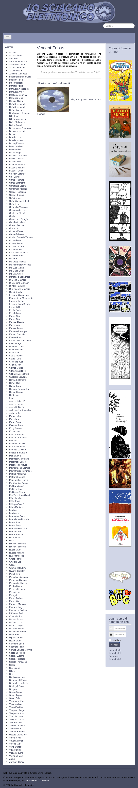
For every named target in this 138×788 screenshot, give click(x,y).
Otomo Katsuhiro (17, 567)
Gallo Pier (14, 352)
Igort (11, 398)
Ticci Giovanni (16, 716)
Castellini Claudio (17, 213)
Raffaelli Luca (15, 622)
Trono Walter (15, 728)
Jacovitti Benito (16, 407)
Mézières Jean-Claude (20, 495)
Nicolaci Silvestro (17, 543)
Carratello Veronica (18, 207)
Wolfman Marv (16, 755)
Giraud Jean (15, 364)
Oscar (12, 564)
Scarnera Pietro (16, 646)
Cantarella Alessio (18, 188)
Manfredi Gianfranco (19, 458)
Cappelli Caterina (17, 191)
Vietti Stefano (16, 746)
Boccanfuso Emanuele (20, 128)
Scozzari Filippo (17, 652)
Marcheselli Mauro (18, 464)
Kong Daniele (15, 428)
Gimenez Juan (16, 361)
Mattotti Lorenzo (17, 476)
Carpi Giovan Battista (19, 200)
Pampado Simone (18, 579)
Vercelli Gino (15, 743)
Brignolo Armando (18, 155)
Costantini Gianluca (18, 252)
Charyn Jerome (16, 225)
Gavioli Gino (15, 358)
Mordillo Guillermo (18, 528)
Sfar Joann (14, 667)
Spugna (13, 689)
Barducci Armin (16, 91)
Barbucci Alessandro (19, 88)
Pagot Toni (14, 573)
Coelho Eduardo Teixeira (21, 237)
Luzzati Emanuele (18, 452)
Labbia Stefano (16, 434)
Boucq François (17, 143)
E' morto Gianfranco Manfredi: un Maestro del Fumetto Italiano (21, 298)
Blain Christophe (17, 122)
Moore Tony (15, 525)
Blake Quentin (16, 125)
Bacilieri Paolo (16, 79)
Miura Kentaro (16, 507)
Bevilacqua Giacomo (19, 113)
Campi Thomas (16, 179)
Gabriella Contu (16, 349)
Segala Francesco (18, 661)
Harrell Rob (14, 382)
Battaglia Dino (16, 97)
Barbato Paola (16, 85)
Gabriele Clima (16, 346)
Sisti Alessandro (17, 677)
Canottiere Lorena (17, 185)
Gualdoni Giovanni (18, 376)
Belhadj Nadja (16, 100)
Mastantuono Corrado (19, 467)
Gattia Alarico (16, 355)
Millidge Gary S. (17, 504)
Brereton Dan (15, 149)
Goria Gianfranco (17, 370)
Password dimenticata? (115, 657)
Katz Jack (14, 419)
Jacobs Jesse (16, 404)
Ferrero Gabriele (17, 334)
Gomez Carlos (16, 367)
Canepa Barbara (17, 182)
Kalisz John (15, 416)
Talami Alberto (16, 704)
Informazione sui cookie (37, 780)
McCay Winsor (16, 485)
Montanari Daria (17, 516)
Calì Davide (15, 176)
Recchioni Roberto (18, 631)
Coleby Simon (16, 243)
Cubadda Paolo (16, 255)
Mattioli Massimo (17, 473)
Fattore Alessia (16, 322)
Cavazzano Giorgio (18, 219)
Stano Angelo (15, 695)
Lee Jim (13, 440)
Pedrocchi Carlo (17, 589)
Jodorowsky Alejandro (20, 410)
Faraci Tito (14, 316)
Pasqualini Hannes (18, 583)
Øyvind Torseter (17, 570)
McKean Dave (16, 489)
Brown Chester (16, 158)
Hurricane (14, 395)
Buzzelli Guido (16, 170)
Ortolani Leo (15, 561)
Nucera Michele (16, 552)
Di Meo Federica (17, 285)
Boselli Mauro (16, 140)
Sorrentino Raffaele (18, 683)
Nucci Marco (15, 549)
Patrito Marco (15, 586)
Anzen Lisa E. (16, 70)
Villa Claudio (15, 749)
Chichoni (13, 228)
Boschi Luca (15, 137)
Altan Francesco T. (18, 61)
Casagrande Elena (18, 210)
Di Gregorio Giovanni (19, 282)
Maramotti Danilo (17, 461)
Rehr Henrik (15, 634)
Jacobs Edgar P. (17, 401)
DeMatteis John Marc (19, 276)
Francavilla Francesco (20, 340)
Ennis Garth (15, 310)
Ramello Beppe (16, 625)
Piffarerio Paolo (16, 613)
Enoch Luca (15, 313)
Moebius (13, 510)
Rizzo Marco (15, 640)
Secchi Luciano (16, 655)
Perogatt (13, 595)
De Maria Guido (16, 270)
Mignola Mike (15, 498)
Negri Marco (15, 537)
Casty (12, 216)
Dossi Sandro (15, 291)
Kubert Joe (14, 431)
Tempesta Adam (17, 713)
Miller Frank (15, 501)
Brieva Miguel (16, 152)
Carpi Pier (14, 204)
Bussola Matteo (17, 167)
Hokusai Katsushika (19, 388)
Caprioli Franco (16, 194)
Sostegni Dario (16, 686)
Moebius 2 (14, 513)
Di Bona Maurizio (17, 279)
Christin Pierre (16, 231)
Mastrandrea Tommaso (20, 470)
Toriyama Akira (16, 719)
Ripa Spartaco (16, 637)
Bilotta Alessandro (18, 119)
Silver (12, 670)
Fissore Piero (15, 337)
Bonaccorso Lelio (17, 131)
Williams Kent (16, 752)
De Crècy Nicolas (17, 261)
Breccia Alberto (16, 146)
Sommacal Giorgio (18, 680)
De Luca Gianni (16, 267)
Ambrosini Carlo (17, 64)
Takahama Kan (16, 701)
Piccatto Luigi (16, 607)
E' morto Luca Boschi (19, 304)
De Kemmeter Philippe (20, 264)
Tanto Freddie (16, 707)
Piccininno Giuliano (18, 610)
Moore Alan (14, 522)
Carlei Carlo (15, 197)
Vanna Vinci (15, 737)
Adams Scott (15, 55)
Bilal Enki (14, 116)
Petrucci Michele (17, 604)
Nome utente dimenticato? (115, 651)
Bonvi (12, 134)
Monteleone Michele (19, 519)
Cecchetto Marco (17, 222)
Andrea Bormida (17, 67)
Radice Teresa (16, 619)
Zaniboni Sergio (16, 761)
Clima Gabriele (16, 234)
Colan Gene (15, 240)
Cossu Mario (15, 249)
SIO (11, 673)
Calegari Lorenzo (17, 173)
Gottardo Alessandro (19, 373)
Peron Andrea (16, 598)
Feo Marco (14, 325)
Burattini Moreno (17, 164)
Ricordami (116, 639)
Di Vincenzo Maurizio (19, 288)
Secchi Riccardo (17, 658)
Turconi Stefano (17, 731)
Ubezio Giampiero (18, 734)
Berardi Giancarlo (17, 103)
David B (13, 258)
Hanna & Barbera (17, 379)
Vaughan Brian (16, 740)
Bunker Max (15, 161)
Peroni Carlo (15, 601)
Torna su (130, 784)
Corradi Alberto (16, 246)
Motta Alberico (16, 534)
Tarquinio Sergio (17, 710)
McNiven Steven (17, 492)
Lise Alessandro (17, 446)
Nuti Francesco (16, 555)
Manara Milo (15, 455)
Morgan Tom (15, 531)
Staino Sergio (15, 692)
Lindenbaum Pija (17, 443)
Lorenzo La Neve (17, 449)
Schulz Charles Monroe (20, 649)
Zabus (12, 758)
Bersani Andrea (16, 110)
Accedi (114, 644)
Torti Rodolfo (15, 722)
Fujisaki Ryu (15, 343)
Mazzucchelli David (18, 479)
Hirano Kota (15, 385)
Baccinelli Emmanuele (20, 76)
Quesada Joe (15, 616)
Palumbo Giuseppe (18, 576)
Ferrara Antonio (16, 328)
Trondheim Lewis (17, 725)
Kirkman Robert (16, 425)
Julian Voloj (14, 413)
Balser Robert (16, 82)
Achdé (12, 52)
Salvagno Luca (16, 643)
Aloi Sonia (14, 58)
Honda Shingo (16, 391)
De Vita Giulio (16, 273)
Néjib (11, 540)
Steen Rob (14, 698)
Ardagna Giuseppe (18, 73)
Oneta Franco (16, 558)
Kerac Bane (15, 422)
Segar (12, 664)
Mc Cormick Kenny (18, 482)
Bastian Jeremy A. (18, 94)
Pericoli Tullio (15, 592)
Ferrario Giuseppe (18, 331)
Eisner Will (14, 307)
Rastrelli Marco (16, 628)
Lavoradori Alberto (18, 437)
